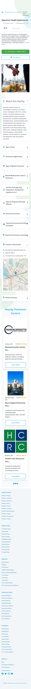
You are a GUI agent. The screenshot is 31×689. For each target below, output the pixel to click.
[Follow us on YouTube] (12, 673)
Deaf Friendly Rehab (7, 649)
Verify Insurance (6, 667)
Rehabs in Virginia (6, 518)
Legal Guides (5, 580)
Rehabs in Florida (6, 495)
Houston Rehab (6, 536)
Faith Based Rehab (6, 647)
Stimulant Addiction (6, 595)
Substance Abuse (7, 592)
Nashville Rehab (6, 534)
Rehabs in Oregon (6, 513)
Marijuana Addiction (7, 608)
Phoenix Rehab (5, 544)
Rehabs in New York (6, 500)
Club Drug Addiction (7, 616)
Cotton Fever (5, 567)
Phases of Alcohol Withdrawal (9, 572)
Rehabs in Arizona (6, 506)
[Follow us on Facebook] (2, 673)
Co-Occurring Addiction (8, 652)
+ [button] (5, 261)
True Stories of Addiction (8, 664)
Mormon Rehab (5, 644)
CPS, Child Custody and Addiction (10, 585)
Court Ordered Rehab (7, 582)
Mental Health (5, 562)
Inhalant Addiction (6, 611)
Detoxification (5, 628)
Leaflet (26, 290)
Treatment (5, 625)
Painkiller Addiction (6, 603)
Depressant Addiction (7, 598)
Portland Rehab (5, 549)
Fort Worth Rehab (6, 529)
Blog (3, 662)
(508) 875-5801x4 (10, 253)
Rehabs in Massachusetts (8, 511)
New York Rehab (6, 547)
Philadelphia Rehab (6, 539)
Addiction (4, 559)
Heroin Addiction (6, 618)
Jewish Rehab (5, 639)
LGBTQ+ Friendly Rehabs (8, 570)
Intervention (5, 577)
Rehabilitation (5, 631)
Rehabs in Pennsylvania (7, 516)
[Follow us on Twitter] (6, 673)
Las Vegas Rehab (6, 541)
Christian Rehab (6, 641)
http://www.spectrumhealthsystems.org (15, 250)
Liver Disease (5, 575)
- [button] (5, 263)
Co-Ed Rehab (5, 636)
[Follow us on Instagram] (9, 673)
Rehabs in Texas (6, 503)
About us (4, 659)
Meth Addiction (5, 613)
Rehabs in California (7, 498)
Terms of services (15, 683)
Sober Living (5, 634)
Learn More (15, 365)
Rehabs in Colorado (7, 508)
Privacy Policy (23, 683)
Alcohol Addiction (6, 600)
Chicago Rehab (5, 552)
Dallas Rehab (5, 531)
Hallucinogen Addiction (7, 605)
